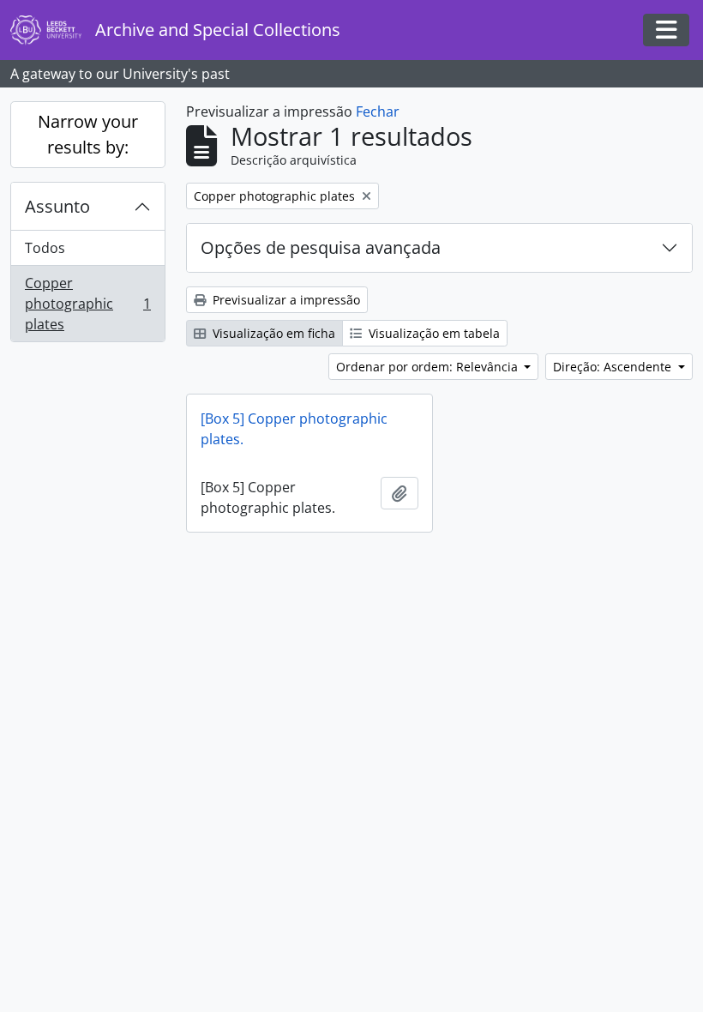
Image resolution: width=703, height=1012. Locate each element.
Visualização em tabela (432, 333)
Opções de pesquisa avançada (321, 247)
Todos (45, 247)
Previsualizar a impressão (284, 300)
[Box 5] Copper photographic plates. (294, 429)
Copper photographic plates (87, 304)
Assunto (57, 206)
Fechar (378, 111)
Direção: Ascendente (614, 366)
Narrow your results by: (88, 134)
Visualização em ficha (272, 333)
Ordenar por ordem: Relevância (428, 366)
